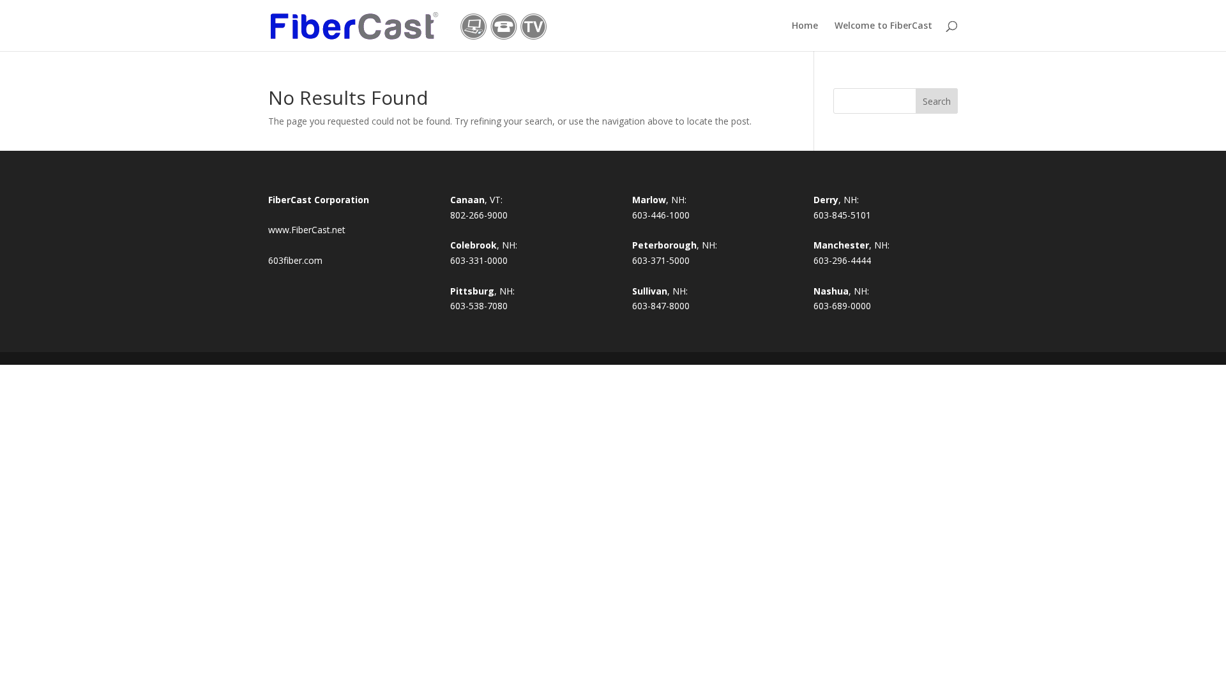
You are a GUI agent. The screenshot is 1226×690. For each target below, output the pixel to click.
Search (937, 101)
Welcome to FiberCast (883, 26)
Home (805, 26)
